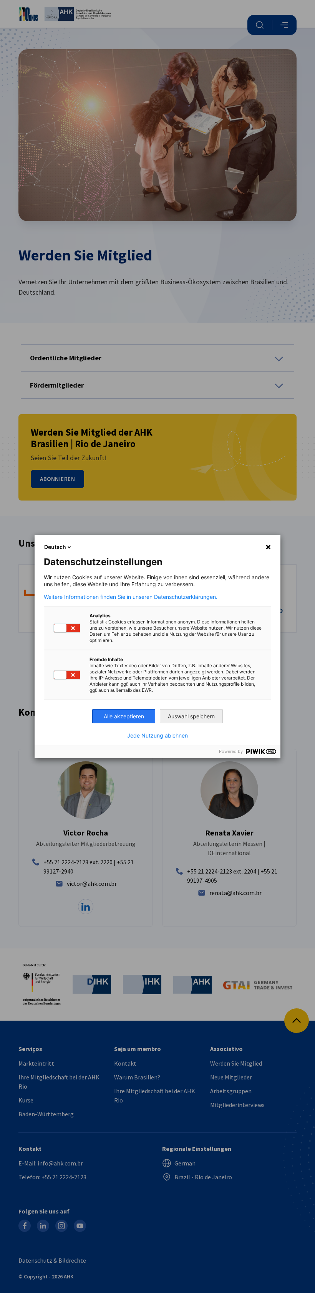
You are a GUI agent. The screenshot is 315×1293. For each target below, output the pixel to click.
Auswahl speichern (191, 716)
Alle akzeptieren (124, 716)
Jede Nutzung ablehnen (157, 736)
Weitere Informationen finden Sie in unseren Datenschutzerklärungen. (130, 597)
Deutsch (55, 547)
